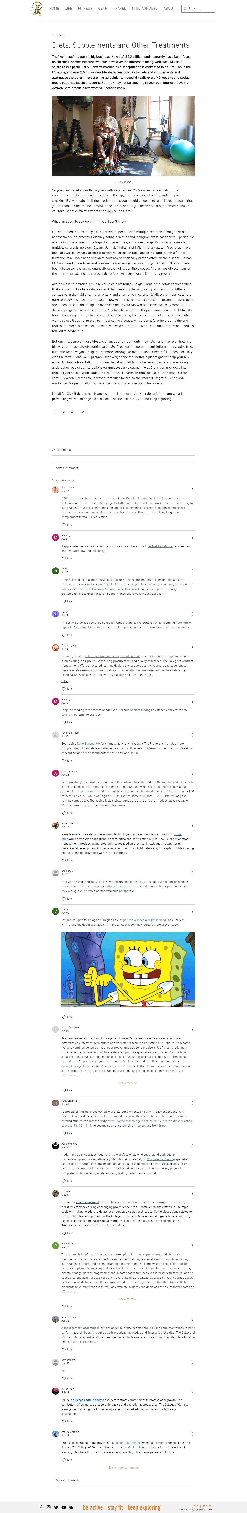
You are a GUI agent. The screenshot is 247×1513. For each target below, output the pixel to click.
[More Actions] (192, 489)
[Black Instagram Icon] (48, 1507)
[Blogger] (71, 1507)
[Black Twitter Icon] (56, 1507)
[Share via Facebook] (54, 412)
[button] (169, 9)
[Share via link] (82, 412)
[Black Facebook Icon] (41, 1507)
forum (207, 1506)
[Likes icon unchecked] (63, 525)
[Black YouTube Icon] (63, 1507)
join (195, 1506)
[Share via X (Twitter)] (63, 412)
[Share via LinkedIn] (73, 412)
